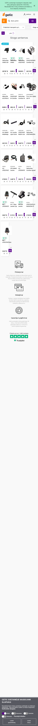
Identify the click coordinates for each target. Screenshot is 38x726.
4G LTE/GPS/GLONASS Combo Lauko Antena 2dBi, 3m (6, 171)
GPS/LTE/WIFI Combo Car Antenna (30, 61)
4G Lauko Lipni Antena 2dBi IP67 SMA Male (14, 134)
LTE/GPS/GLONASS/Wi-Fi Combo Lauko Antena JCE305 (30, 207)
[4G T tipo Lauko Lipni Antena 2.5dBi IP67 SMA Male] (14, 195)
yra (11, 33)
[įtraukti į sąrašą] (9, 75)
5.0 (13, 57)
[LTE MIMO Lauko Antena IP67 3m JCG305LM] (14, 159)
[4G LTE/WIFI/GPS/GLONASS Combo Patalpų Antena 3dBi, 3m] (22, 159)
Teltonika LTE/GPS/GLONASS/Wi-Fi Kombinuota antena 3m (22, 62)
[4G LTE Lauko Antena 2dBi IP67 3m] (22, 195)
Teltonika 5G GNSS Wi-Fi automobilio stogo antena (6, 62)
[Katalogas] (4, 21)
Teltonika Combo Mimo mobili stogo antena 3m (22, 98)
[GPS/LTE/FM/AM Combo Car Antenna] (14, 86)
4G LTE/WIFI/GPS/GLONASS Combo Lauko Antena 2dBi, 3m (6, 207)
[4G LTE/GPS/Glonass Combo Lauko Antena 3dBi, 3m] (6, 232)
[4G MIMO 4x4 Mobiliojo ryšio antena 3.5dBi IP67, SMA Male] (6, 123)
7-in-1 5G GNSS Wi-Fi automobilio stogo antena (30, 98)
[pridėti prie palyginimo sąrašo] (4, 75)
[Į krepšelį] (33, 72)
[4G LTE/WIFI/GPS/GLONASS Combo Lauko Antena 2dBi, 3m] (6, 195)
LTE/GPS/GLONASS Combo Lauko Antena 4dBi (22, 134)
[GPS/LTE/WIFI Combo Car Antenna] (30, 50)
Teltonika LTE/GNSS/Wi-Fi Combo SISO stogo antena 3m (30, 134)
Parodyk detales (19, 716)
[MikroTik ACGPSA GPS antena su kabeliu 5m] (6, 86)
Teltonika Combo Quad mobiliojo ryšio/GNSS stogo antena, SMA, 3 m (30, 171)
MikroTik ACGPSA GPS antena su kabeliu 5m (6, 98)
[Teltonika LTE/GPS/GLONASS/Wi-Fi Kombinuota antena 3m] (22, 50)
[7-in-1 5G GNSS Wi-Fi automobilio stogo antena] (31, 86)
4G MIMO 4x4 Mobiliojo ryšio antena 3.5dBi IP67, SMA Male (6, 134)
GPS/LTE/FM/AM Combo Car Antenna (14, 98)
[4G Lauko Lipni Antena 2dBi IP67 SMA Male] (14, 123)
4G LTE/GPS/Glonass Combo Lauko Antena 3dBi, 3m (6, 244)
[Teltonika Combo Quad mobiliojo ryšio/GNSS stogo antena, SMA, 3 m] (30, 159)
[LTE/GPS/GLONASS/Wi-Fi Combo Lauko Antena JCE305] (30, 195)
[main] (8, 14)
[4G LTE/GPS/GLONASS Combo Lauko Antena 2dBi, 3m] (6, 159)
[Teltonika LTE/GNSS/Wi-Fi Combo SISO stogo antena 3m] (30, 123)
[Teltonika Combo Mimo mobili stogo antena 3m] (22, 86)
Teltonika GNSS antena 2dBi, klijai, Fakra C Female (14, 62)
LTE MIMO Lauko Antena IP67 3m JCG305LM (14, 171)
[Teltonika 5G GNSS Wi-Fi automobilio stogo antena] (7, 50)
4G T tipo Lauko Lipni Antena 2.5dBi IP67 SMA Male (14, 207)
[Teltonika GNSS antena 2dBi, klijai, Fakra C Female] (14, 50)
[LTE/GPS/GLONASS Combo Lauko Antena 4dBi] (22, 123)
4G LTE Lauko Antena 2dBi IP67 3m (22, 207)
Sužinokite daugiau (8, 709)
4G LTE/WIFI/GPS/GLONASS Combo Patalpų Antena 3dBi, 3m (22, 171)
